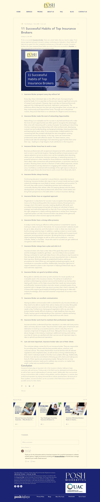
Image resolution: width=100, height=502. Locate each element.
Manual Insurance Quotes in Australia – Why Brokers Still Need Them (24, 419)
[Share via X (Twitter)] (25, 386)
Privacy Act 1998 (20, 477)
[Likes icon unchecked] (26, 461)
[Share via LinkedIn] (29, 386)
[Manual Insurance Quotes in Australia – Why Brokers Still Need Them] (24, 409)
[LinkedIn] (21, 486)
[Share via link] (33, 386)
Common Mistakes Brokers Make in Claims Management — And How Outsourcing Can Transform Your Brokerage (75, 419)
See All (85, 399)
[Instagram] (18, 486)
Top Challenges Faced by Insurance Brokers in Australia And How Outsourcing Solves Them (49, 419)
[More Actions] (78, 451)
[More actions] (78, 24)
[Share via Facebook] (22, 386)
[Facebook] (15, 486)
